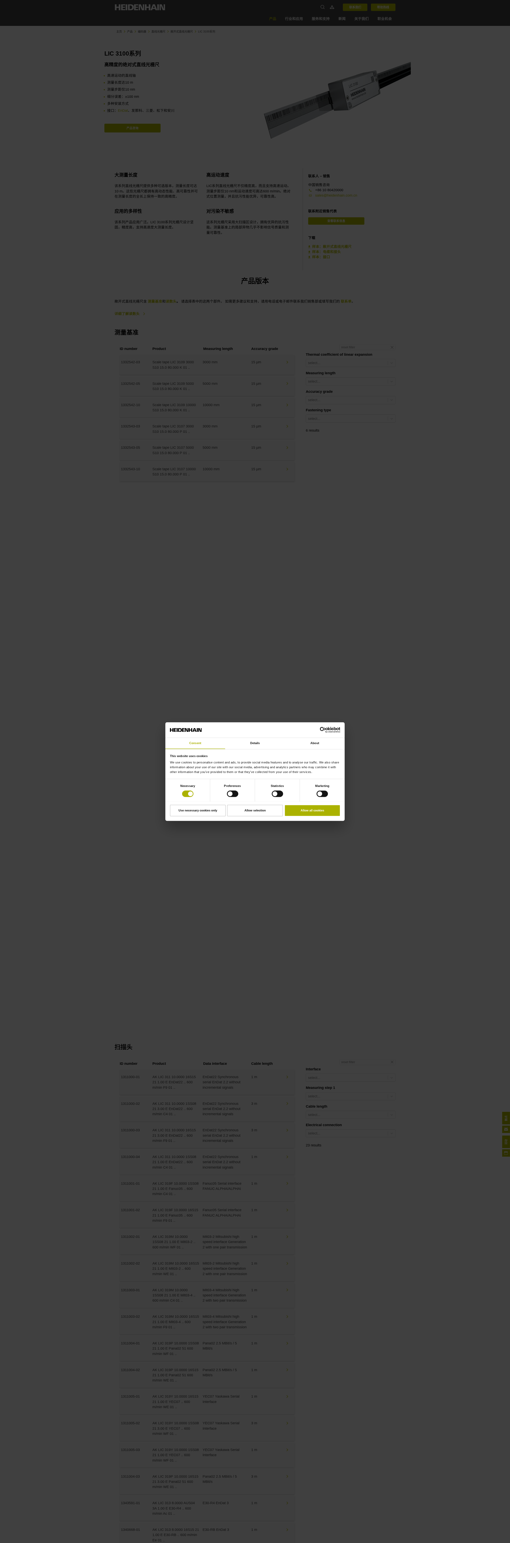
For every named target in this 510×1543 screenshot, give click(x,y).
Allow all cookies (312, 810)
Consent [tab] (195, 743)
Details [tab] (255, 743)
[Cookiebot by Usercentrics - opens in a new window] (322, 730)
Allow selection (255, 810)
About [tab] (314, 743)
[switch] (232, 794)
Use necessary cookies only (197, 810)
